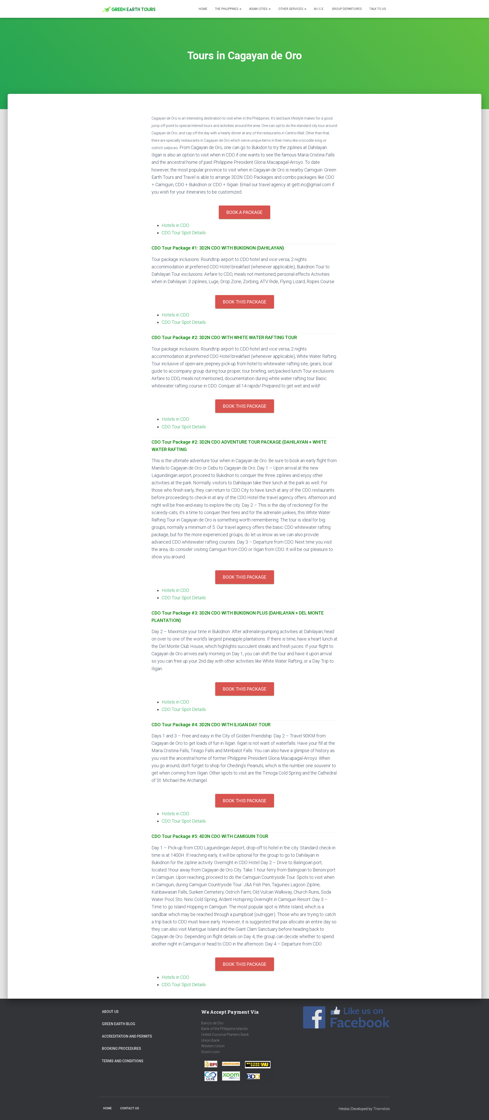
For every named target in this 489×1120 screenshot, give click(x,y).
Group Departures (347, 9)
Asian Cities (258, 9)
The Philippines (227, 9)
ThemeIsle (381, 1109)
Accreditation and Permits (127, 1036)
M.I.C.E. (319, 9)
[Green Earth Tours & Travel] (129, 9)
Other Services (291, 9)
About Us (110, 1012)
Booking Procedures (121, 1048)
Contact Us (129, 1108)
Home (203, 9)
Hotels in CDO (175, 225)
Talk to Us (377, 9)
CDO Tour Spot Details (184, 232)
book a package (244, 212)
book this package (244, 301)
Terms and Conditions (122, 1061)
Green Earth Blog (118, 1024)
